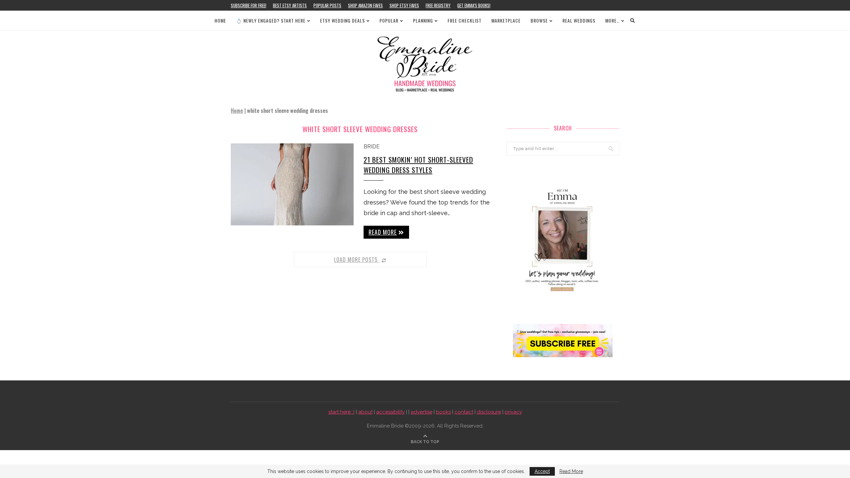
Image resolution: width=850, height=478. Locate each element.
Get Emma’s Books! (473, 5)
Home (220, 20)
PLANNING (423, 20)
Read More (571, 471)
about (365, 412)
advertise (421, 412)
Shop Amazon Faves (365, 5)
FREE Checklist (464, 20)
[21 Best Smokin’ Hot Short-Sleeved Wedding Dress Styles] (292, 184)
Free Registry (438, 5)
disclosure (489, 412)
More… (612, 20)
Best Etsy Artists (290, 5)
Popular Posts (327, 5)
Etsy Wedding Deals (342, 20)
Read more (383, 232)
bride (372, 146)
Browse (539, 20)
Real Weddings (578, 20)
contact (464, 412)
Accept (542, 471)
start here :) (341, 412)
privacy (513, 412)
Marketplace (506, 20)
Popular (389, 20)
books (443, 412)
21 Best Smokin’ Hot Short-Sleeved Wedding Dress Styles (418, 164)
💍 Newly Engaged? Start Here (270, 20)
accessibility (390, 412)
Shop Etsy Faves (404, 5)
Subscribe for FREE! (248, 5)
